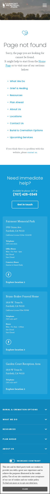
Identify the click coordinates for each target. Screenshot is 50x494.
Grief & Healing (19, 88)
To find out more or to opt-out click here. (20, 483)
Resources (16, 95)
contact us (32, 152)
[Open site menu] (44, 5)
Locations (16, 116)
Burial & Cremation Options (26, 130)
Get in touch (25, 204)
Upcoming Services (21, 137)
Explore (14, 282)
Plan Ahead (16, 102)
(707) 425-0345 (25, 194)
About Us (15, 109)
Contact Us (17, 123)
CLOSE (25, 489)
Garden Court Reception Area (23, 364)
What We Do (17, 81)
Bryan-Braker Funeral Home (22, 296)
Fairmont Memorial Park (20, 221)
